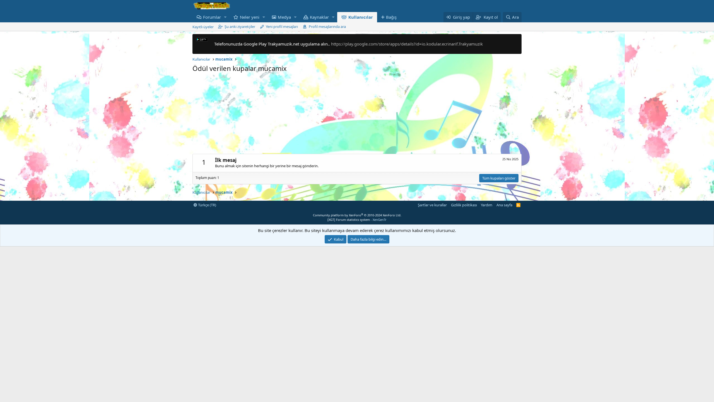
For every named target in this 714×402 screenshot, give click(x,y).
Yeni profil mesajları (282, 26)
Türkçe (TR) (206, 204)
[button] (225, 17)
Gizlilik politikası (464, 204)
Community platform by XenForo (357, 215)
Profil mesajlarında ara (327, 26)
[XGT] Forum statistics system (357, 219)
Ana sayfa (504, 204)
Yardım (486, 204)
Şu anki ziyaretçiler (240, 26)
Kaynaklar (319, 17)
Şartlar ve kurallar (432, 204)
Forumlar (212, 17)
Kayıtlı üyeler (203, 26)
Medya (284, 17)
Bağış (391, 17)
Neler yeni (249, 17)
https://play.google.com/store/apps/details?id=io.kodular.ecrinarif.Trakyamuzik (407, 44)
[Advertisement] (357, 115)
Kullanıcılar (360, 17)
